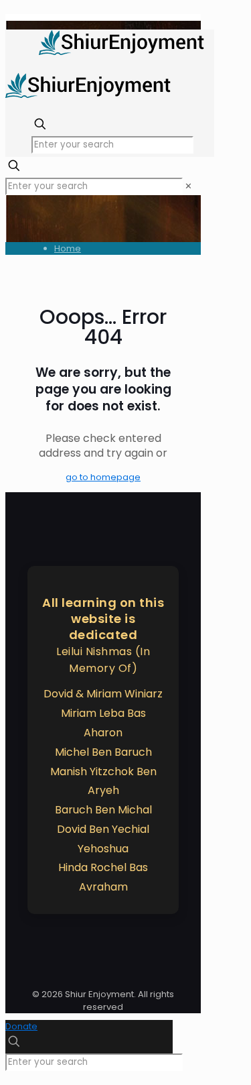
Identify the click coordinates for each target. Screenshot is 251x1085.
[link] (188, 186)
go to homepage (103, 477)
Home (67, 248)
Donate (21, 1026)
